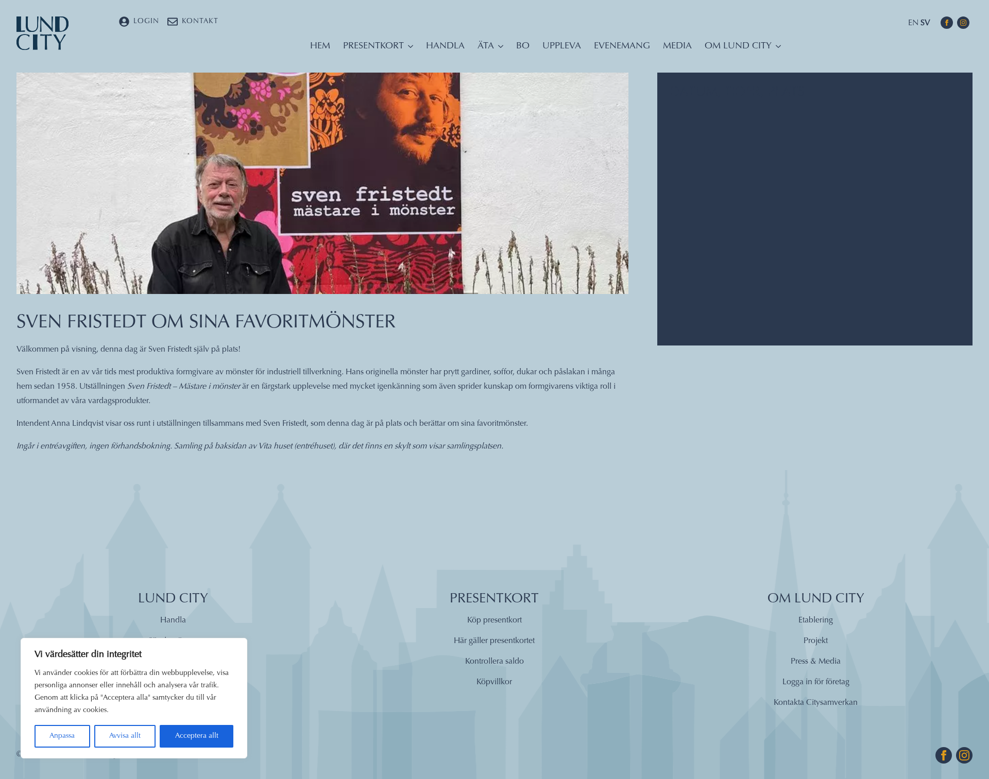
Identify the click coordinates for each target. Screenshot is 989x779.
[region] (134, 698)
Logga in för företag (815, 682)
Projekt (816, 641)
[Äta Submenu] (498, 49)
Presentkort (373, 46)
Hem (320, 46)
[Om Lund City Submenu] (776, 49)
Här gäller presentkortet (494, 641)
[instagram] (963, 22)
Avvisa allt (125, 736)
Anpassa (62, 736)
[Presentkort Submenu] (408, 49)
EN (913, 23)
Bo (523, 46)
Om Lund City (738, 46)
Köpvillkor (494, 682)
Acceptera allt (196, 736)
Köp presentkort (494, 620)
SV (925, 23)
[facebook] (947, 22)
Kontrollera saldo (494, 661)
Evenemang (622, 46)
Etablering (815, 620)
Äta (486, 46)
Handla (445, 46)
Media (677, 46)
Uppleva (561, 46)
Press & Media (816, 661)
